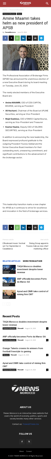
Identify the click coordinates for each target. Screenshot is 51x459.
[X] (11, 38)
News (19, 14)
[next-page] (8, 304)
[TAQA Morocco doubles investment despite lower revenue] (9, 269)
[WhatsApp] (17, 38)
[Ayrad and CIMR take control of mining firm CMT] (9, 294)
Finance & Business (17, 10)
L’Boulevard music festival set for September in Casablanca (14, 246)
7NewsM (20, 328)
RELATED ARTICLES (11, 261)
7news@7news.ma (31, 424)
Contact (29, 451)
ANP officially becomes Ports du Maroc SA (24, 336)
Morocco (6, 355)
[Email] (29, 38)
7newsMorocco (10, 32)
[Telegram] (41, 38)
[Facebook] (5, 38)
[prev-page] (4, 304)
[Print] (35, 38)
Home (5, 10)
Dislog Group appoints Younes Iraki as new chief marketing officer (37, 246)
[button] (4, 3)
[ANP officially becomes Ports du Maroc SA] (9, 281)
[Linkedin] (23, 38)
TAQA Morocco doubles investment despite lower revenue (30, 269)
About (21, 451)
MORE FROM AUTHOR (32, 261)
